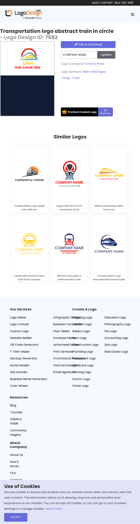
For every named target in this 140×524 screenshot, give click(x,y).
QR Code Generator (24, 345)
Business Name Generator (28, 379)
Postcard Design (65, 365)
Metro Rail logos (94, 72)
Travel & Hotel (94, 64)
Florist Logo (80, 386)
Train (76, 78)
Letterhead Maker (66, 345)
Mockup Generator (24, 358)
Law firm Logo (82, 324)
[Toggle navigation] (133, 14)
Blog (13, 405)
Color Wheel (19, 386)
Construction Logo (85, 345)
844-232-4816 (124, 3)
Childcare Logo (83, 365)
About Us (16, 455)
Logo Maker (18, 317)
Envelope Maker (64, 338)
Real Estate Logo (116, 352)
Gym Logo (79, 338)
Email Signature (64, 372)
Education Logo (115, 317)
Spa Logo (110, 345)
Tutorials (16, 412)
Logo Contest (19, 324)
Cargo (65, 78)
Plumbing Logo (82, 352)
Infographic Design (66, 317)
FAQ (13, 473)
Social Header (20, 365)
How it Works (14, 464)
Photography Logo (117, 324)
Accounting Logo (116, 338)
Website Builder (21, 338)
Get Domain (18, 372)
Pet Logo (110, 331)
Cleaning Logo (82, 317)
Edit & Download (90, 44)
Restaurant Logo (84, 358)
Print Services (63, 352)
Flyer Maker (61, 331)
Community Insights (18, 432)
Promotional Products (69, 358)
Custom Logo (19, 331)
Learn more (53, 509)
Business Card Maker (68, 324)
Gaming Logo (81, 372)
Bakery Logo (81, 331)
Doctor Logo (81, 379)
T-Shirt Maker (20, 352)
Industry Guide (16, 421)
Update (106, 55)
